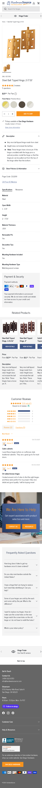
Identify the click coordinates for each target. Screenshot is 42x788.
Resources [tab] (19, 189)
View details (10, 346)
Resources (29, 526)
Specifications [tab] (7, 189)
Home (3, 22)
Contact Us (13, 526)
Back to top (21, 660)
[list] (21, 43)
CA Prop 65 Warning (9, 181)
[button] (38, 3)
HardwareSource (10, 782)
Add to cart (28, 113)
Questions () (20, 427)
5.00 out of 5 (26, 403)
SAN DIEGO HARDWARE (12, 764)
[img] (7, 439)
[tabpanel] (21, 231)
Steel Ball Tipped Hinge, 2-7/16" (15, 22)
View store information (12, 127)
